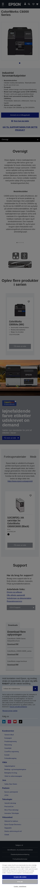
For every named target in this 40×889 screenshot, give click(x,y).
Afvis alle (20, 881)
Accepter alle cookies (20, 877)
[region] (20, 875)
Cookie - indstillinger (20, 886)
